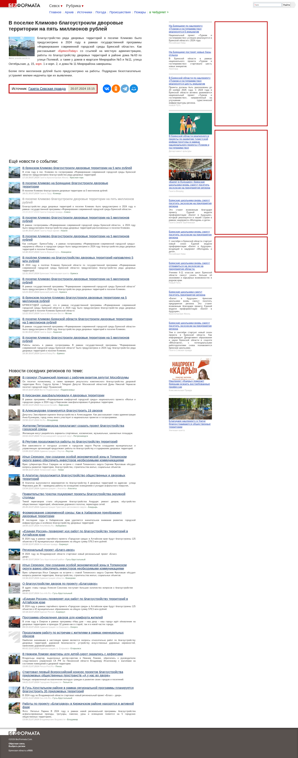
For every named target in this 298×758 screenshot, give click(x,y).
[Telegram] (125, 88)
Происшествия (120, 12)
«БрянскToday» (68, 51)
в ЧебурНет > (159, 12)
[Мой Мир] (134, 88)
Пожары (140, 12)
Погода (101, 12)
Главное (55, 12)
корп (39, 64)
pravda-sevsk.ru (22, 58)
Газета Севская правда (47, 89)
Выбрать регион (17, 746)
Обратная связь (17, 743)
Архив (69, 12)
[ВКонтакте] (107, 88)
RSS (30, 750)
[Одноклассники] (116, 88)
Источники (84, 12)
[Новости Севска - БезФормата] (20, 4)
